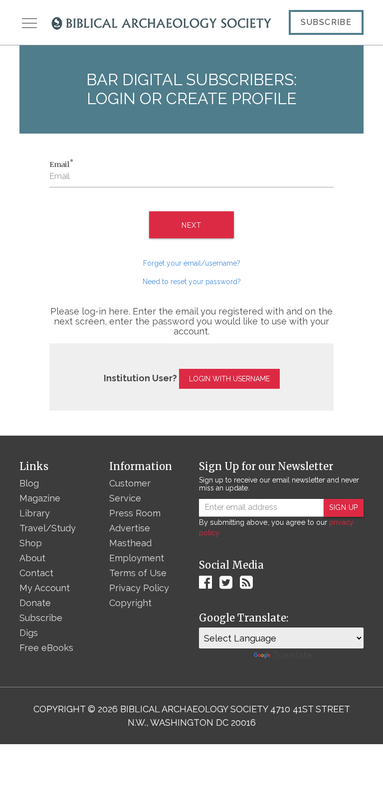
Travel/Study (47, 528)
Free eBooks (46, 647)
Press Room (135, 513)
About (32, 558)
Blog (29, 483)
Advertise (129, 528)
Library (34, 513)
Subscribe (326, 22)
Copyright (130, 603)
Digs (28, 633)
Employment (136, 558)
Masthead (130, 543)
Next (191, 225)
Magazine (39, 498)
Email (61, 164)
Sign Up (343, 507)
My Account (44, 588)
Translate (292, 655)
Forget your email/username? (191, 263)
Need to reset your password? (192, 282)
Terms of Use (138, 573)
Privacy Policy (139, 588)
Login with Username (229, 379)
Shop (30, 543)
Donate (35, 603)
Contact (36, 573)
